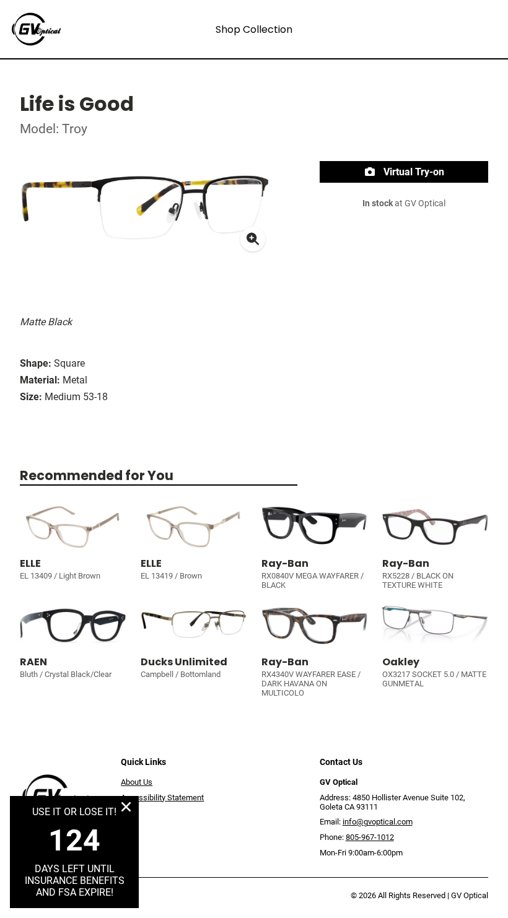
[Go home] (71, 29)
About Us (136, 782)
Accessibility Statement (162, 797)
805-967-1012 (370, 837)
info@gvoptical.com (378, 821)
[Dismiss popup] (126, 807)
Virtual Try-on (412, 172)
